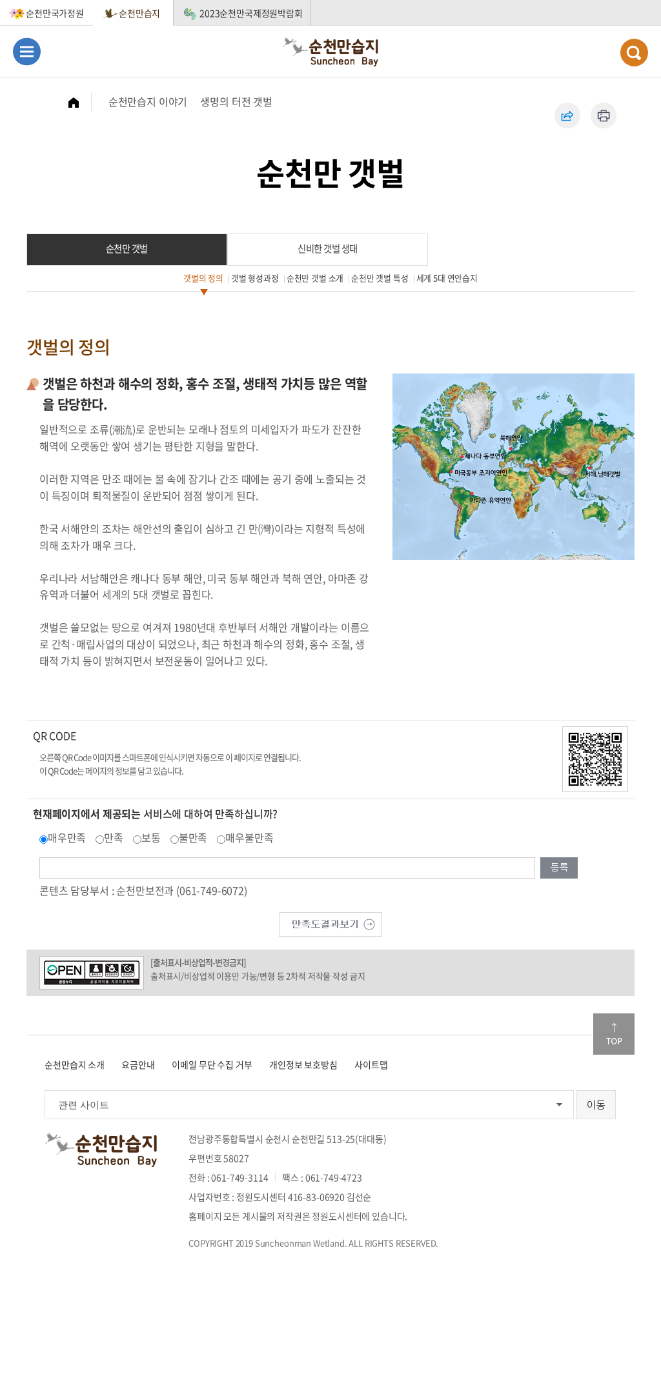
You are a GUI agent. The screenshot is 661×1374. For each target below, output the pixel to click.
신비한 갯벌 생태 (328, 248)
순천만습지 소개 (75, 1064)
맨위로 (614, 1034)
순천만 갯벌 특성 (380, 278)
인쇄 (603, 115)
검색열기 (634, 52)
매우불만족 (249, 837)
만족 (113, 837)
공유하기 (567, 115)
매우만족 (67, 837)
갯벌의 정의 (203, 278)
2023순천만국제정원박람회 (251, 12)
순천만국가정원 (55, 12)
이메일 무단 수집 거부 (212, 1064)
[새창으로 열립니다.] (330, 922)
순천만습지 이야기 (148, 101)
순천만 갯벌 (127, 248)
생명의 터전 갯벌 (236, 101)
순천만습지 (139, 12)
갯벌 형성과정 (255, 278)
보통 (151, 837)
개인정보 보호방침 (303, 1064)
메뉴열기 (27, 51)
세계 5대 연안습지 (447, 278)
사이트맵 (370, 1064)
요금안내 (137, 1064)
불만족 (193, 837)
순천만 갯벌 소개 (315, 278)
